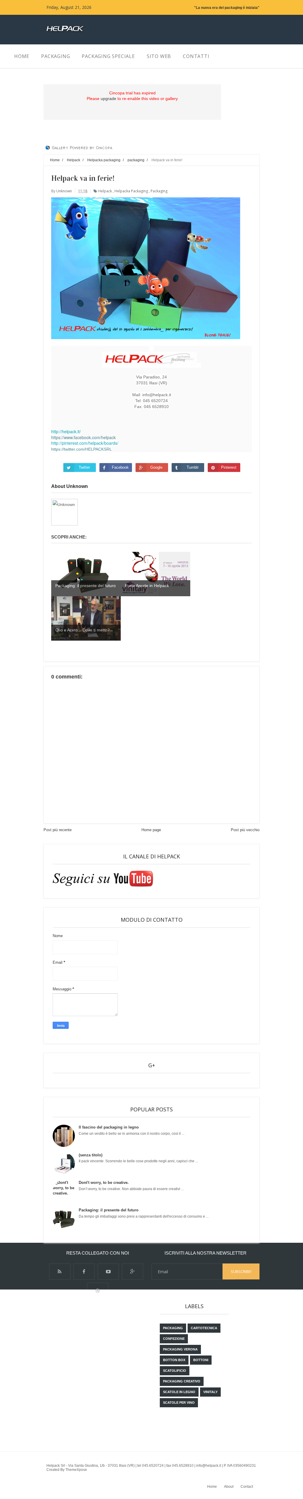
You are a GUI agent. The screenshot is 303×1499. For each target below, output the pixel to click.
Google (156, 467)
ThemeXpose (76, 1470)
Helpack (105, 191)
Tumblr (193, 467)
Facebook (120, 467)
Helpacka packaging (131, 191)
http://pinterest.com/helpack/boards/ (84, 443)
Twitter (84, 467)
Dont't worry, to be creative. (104, 1182)
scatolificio (174, 1370)
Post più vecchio (245, 830)
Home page (151, 830)
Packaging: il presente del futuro (108, 1210)
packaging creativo (181, 1381)
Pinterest (228, 467)
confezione (174, 1338)
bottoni (200, 1360)
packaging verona (180, 1349)
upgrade (108, 98)
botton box (174, 1360)
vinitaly (210, 1392)
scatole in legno (179, 1392)
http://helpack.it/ (66, 431)
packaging (159, 191)
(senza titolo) (90, 1155)
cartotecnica (204, 1328)
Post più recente (57, 830)
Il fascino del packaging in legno (109, 1127)
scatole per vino (179, 1402)
